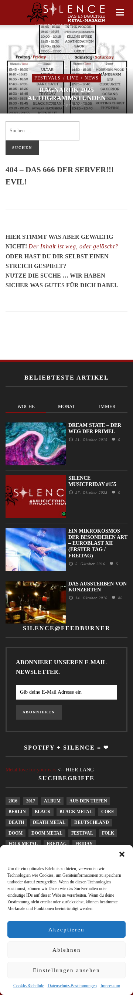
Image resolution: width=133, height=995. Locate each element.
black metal (75, 811)
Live (72, 78)
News (92, 78)
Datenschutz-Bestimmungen (72, 985)
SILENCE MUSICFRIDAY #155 (92, 481)
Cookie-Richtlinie (28, 985)
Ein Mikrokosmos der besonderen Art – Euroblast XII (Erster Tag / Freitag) (97, 543)
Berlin (17, 811)
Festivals (47, 78)
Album (52, 801)
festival (82, 833)
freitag (56, 843)
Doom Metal (46, 833)
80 (119, 598)
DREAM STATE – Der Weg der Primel (94, 428)
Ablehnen (66, 950)
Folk (108, 833)
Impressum (110, 985)
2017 (30, 801)
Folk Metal (23, 843)
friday (84, 843)
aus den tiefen (88, 801)
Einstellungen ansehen (66, 970)
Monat (66, 406)
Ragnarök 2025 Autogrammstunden (66, 94)
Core (107, 811)
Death (16, 822)
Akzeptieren (66, 930)
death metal (49, 822)
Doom (15, 833)
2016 (12, 801)
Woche (26, 406)
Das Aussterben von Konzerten (97, 587)
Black (43, 811)
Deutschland (91, 822)
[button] (122, 854)
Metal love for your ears (31, 769)
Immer (107, 406)
